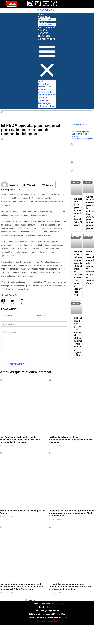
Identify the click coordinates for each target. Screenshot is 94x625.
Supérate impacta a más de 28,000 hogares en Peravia (22, 512)
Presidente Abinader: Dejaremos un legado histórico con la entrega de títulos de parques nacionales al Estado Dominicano (22, 586)
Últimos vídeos (46, 38)
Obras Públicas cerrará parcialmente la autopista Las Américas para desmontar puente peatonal (88, 212)
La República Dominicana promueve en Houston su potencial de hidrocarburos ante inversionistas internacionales (70, 586)
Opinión (42, 30)
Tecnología (44, 36)
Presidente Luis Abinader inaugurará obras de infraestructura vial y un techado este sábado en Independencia (71, 513)
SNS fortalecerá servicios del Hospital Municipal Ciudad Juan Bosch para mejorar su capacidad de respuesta (21, 439)
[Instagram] (30, 3)
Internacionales (44, 19)
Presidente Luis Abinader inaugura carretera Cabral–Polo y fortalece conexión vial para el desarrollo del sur (76, 273)
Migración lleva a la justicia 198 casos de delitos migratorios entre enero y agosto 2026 (76, 336)
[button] (47, 61)
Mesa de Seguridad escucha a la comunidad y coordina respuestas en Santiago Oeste (88, 267)
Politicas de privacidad (47, 621)
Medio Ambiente (45, 24)
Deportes (43, 33)
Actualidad (44, 17)
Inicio (41, 14)
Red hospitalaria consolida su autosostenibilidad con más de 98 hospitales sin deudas (71, 439)
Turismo (42, 22)
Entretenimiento (47, 27)
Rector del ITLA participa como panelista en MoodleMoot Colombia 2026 (76, 211)
